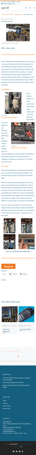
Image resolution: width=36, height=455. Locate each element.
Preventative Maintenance (6, 330)
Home (3, 14)
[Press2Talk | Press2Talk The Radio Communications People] (5, 7)
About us (5, 403)
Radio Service (19, 14)
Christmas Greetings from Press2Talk (13, 382)
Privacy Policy (7, 406)
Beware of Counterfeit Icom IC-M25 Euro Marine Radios (16, 386)
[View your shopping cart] (30, 8)
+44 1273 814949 (8, 429)
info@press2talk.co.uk (9, 431)
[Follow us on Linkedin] (19, 451)
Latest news (9, 14)
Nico (21, 446)
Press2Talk (13, 444)
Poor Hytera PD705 (25, 329)
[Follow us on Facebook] (13, 451)
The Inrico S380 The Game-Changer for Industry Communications (16, 379)
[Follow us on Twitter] (16, 451)
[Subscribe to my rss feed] (22, 451)
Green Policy (6, 408)
